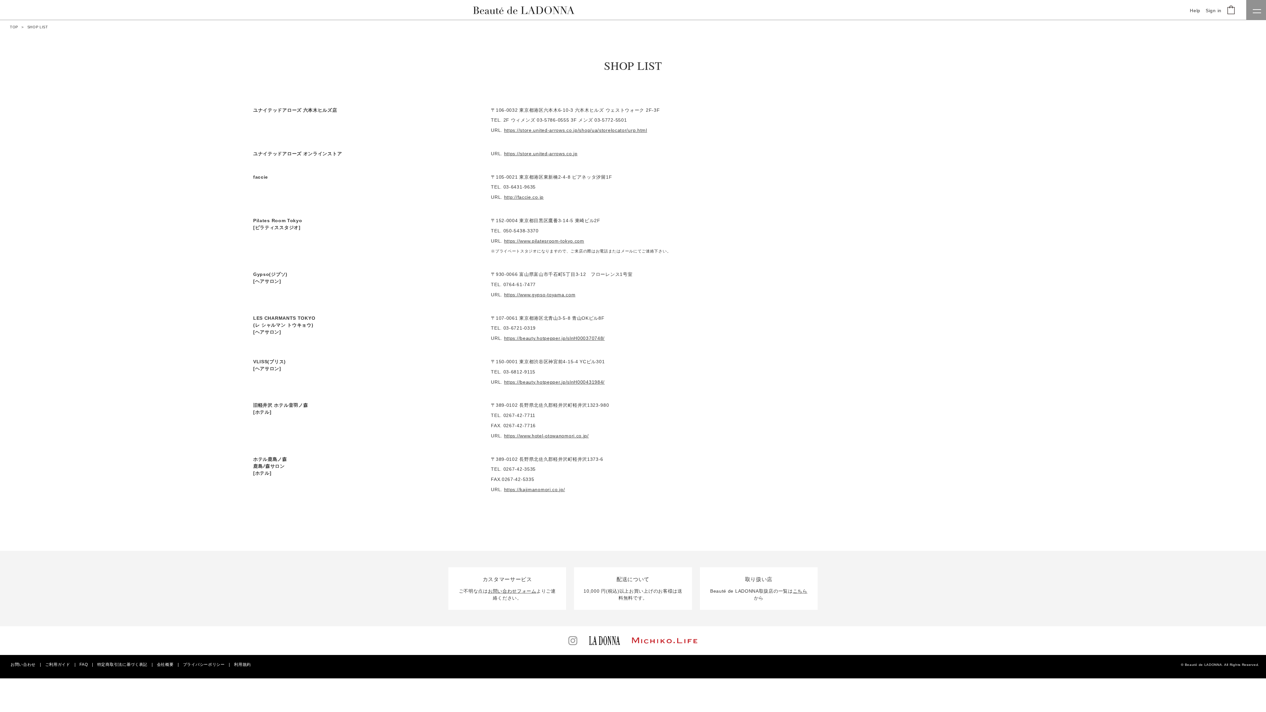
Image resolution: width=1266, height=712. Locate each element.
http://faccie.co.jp (524, 197)
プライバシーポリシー (204, 664)
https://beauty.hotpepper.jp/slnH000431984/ (554, 382)
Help (1195, 10)
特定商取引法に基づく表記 (122, 664)
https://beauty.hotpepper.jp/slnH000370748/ (554, 338)
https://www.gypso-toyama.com (540, 294)
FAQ (83, 664)
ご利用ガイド (57, 664)
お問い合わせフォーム (512, 591)
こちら (800, 591)
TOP (14, 27)
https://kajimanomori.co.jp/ (534, 489)
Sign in (1213, 10)
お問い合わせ (23, 664)
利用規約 (242, 664)
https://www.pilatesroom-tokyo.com (544, 241)
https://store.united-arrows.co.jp (541, 153)
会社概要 (165, 664)
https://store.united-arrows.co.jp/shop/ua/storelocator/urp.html (575, 130)
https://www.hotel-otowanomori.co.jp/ (546, 435)
